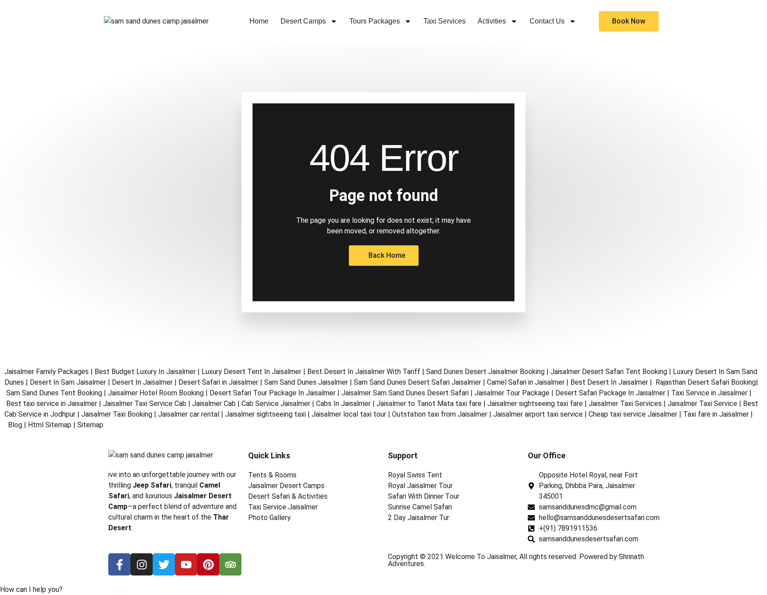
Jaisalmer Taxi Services (625, 403)
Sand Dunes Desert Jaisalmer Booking (485, 371)
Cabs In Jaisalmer (343, 403)
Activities (492, 21)
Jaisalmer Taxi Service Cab (144, 403)
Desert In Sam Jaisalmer (68, 382)
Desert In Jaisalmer (142, 382)
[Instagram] (141, 564)
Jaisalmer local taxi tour (349, 414)
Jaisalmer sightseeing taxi (265, 414)
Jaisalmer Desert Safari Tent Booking (608, 371)
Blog (15, 425)
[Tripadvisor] (230, 564)
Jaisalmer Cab (214, 403)
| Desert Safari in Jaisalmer (215, 382)
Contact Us (547, 21)
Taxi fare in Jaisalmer (716, 414)
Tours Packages (374, 21)
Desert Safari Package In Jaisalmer (610, 393)
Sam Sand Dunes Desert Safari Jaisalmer (417, 382)
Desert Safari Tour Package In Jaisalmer (273, 393)
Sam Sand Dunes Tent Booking (54, 393)
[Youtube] (186, 564)
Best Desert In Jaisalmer (609, 382)
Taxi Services (444, 21)
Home (259, 21)
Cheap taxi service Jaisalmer (633, 414)
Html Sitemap (49, 425)
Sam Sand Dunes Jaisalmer (306, 382)
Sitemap (90, 425)
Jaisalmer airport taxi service (538, 414)
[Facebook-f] (119, 564)
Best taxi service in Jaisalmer (51, 403)
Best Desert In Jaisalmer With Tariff (363, 371)
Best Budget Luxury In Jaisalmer (145, 371)
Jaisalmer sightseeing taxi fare (535, 403)
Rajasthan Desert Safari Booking (706, 382)
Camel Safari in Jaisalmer (526, 382)
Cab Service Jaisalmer (275, 403)
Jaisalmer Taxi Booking (116, 414)
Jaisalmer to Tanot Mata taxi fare (429, 403)
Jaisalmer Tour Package (512, 393)
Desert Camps (303, 21)
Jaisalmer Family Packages (46, 371)
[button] (31, 589)
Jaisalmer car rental (188, 414)
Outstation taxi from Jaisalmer (439, 414)
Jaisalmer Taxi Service (702, 403)
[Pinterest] (208, 564)
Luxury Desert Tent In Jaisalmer (251, 371)
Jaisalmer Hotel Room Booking (156, 393)
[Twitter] (164, 564)
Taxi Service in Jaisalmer (709, 393)
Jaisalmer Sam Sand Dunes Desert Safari (405, 393)
